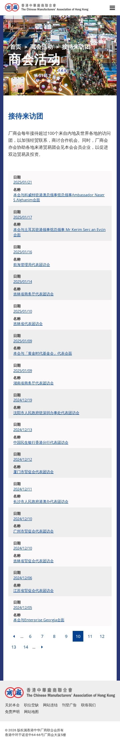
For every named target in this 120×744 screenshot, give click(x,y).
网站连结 (50, 705)
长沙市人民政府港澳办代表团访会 (40, 501)
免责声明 (12, 712)
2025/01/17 (22, 217)
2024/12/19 (22, 399)
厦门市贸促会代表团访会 (33, 471)
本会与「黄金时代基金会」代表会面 (42, 353)
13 (13, 647)
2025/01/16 (22, 251)
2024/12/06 (22, 577)
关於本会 (12, 705)
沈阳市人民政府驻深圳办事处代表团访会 (46, 412)
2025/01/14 (22, 281)
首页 (15, 46)
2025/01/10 (22, 311)
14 (25, 647)
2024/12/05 (22, 607)
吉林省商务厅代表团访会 (33, 293)
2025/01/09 (22, 340)
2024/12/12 (22, 459)
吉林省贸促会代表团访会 (33, 560)
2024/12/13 (22, 429)
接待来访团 (76, 46)
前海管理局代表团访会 (31, 264)
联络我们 (88, 705)
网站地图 (31, 712)
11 (90, 636)
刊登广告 (69, 705)
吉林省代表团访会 (28, 323)
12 (102, 636)
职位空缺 (31, 705)
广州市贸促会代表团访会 (33, 530)
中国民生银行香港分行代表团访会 (40, 442)
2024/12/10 (22, 518)
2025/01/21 (22, 181)
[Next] (42, 647)
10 (78, 636)
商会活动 (41, 46)
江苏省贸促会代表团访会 (33, 590)
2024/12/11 (22, 488)
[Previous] (13, 636)
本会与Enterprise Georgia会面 (38, 619)
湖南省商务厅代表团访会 (33, 382)
